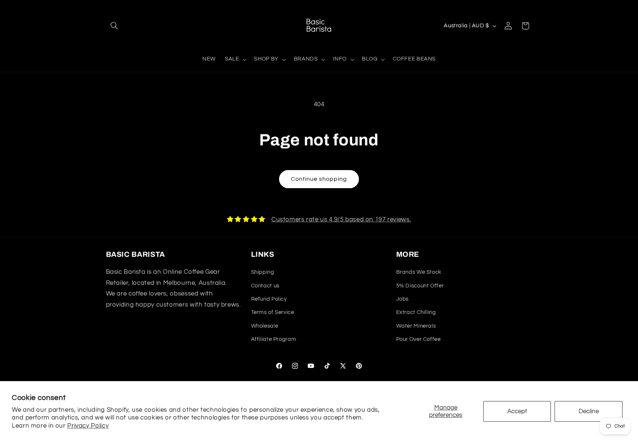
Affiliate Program (273, 339)
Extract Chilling (416, 312)
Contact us (265, 286)
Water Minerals (416, 326)
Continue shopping (319, 179)
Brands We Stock (419, 272)
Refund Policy (269, 299)
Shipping (262, 272)
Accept (517, 411)
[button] (114, 25)
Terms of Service (272, 312)
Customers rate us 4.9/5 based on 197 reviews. (341, 219)
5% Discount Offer (420, 286)
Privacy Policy (88, 425)
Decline (589, 411)
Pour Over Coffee (418, 339)
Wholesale (264, 326)
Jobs (402, 299)
